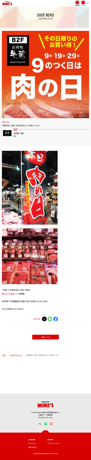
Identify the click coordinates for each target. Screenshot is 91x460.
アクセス (83, 5)
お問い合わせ (32, 447)
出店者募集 (31, 439)
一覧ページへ (46, 337)
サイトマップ (32, 443)
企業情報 (50, 439)
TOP (3, 355)
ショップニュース (15, 355)
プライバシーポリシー (54, 443)
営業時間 (77, 5)
